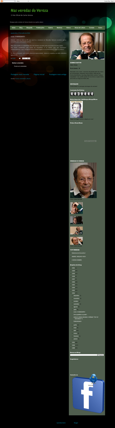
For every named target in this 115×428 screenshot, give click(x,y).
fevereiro (76, 336)
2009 (73, 348)
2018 (73, 276)
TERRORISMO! (77, 321)
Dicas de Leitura (80, 27)
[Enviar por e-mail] (23, 58)
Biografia (29, 27)
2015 (73, 285)
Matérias (59, 27)
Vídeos (68, 27)
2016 (73, 282)
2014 (73, 287)
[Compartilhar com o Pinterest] (29, 58)
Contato (91, 27)
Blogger (76, 423)
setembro (76, 304)
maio (75, 327)
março (76, 333)
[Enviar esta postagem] (19, 58)
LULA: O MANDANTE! (79, 312)
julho (75, 309)
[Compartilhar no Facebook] (28, 58)
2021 (73, 268)
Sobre (100, 27)
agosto (76, 307)
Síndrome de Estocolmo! (79, 253)
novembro (77, 298)
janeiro (76, 339)
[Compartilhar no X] (26, 58)
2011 (73, 342)
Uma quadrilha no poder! (80, 314)
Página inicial (39, 75)
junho (75, 325)
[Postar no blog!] (24, 58)
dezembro (77, 295)
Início (13, 27)
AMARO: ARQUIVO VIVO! (79, 256)
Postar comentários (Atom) (22, 78)
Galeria (50, 27)
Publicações (40, 27)
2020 (73, 271)
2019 (73, 273)
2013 (73, 290)
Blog (20, 27)
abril (75, 330)
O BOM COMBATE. (77, 260)
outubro (76, 301)
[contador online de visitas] (82, 95)
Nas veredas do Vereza (29, 10)
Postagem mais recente (20, 75)
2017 (73, 279)
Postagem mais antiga (57, 75)
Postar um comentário (20, 66)
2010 (73, 345)
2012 (73, 293)
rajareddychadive (61, 423)
